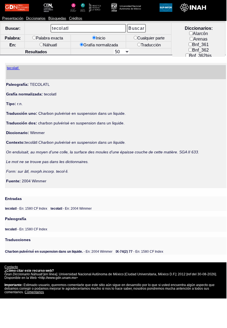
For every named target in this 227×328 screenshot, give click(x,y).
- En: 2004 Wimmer (71, 208)
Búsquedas (57, 18)
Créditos (75, 18)
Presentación (12, 18)
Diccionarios (36, 18)
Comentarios (34, 292)
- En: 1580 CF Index (26, 208)
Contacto (11, 267)
